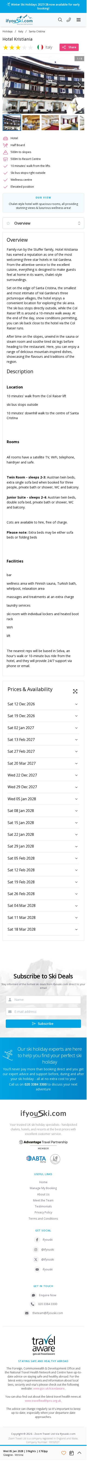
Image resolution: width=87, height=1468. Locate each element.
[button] (43, 85)
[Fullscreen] (78, 107)
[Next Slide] (79, 85)
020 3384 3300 (47, 1304)
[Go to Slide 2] (31, 122)
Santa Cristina (37, 31)
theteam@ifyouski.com (48, 1313)
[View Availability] (71, 1453)
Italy (20, 31)
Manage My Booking (43, 1188)
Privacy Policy (43, 1212)
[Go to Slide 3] (50, 122)
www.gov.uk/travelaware (49, 1388)
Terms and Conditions (43, 1219)
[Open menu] (78, 20)
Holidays (7, 31)
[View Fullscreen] (75, 691)
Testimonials (43, 1206)
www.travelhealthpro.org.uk (43, 1401)
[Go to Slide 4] (69, 122)
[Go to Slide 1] (12, 122)
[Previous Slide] (7, 85)
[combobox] (43, 223)
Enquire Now (47, 1295)
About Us (43, 1194)
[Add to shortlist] (64, 1453)
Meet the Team (43, 1200)
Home (43, 1182)
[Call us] (69, 20)
